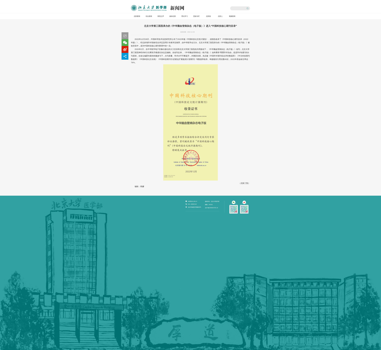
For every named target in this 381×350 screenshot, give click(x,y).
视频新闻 (232, 16)
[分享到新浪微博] (125, 49)
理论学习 (184, 16)
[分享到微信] (125, 42)
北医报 (208, 16)
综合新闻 (149, 16)
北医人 (220, 16)
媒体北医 (172, 16)
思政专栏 (196, 16)
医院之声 (161, 16)
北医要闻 (137, 16)
